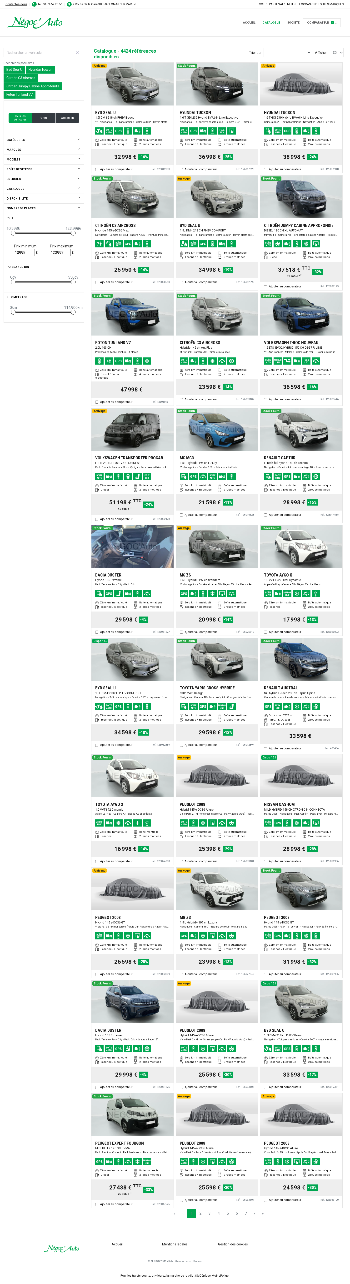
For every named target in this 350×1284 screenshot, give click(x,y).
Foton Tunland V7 (19, 94)
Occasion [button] (67, 118)
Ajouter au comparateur (116, 169)
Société (293, 22)
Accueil (249, 22)
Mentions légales (175, 1244)
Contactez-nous (16, 4)
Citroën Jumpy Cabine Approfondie (33, 86)
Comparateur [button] (320, 22)
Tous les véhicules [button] (20, 118)
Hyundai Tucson (40, 69)
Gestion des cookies (233, 1244)
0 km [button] (43, 118)
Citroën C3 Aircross (20, 78)
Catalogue (271, 22)
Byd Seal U (14, 69)
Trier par (255, 53)
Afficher (321, 53)
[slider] (13, 233)
